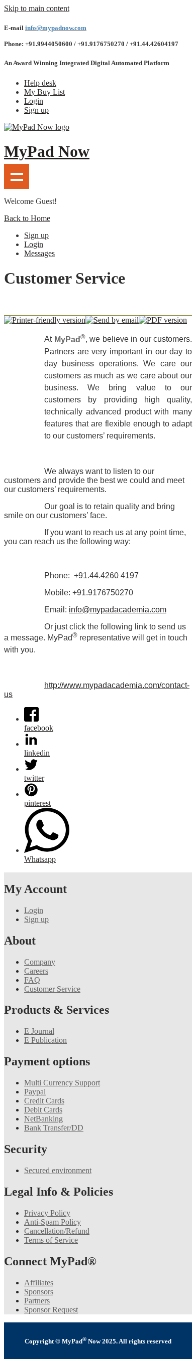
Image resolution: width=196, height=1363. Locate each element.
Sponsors (38, 1291)
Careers (36, 971)
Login (33, 101)
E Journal (39, 1031)
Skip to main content (36, 8)
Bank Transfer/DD (53, 1127)
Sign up (36, 110)
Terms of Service (51, 1240)
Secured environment (57, 1170)
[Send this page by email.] (112, 320)
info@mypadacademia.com (117, 609)
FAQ (32, 980)
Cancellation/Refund (56, 1231)
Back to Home (27, 218)
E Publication (45, 1040)
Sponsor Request (51, 1309)
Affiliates (38, 1282)
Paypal (35, 1091)
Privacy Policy (47, 1213)
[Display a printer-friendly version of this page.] (44, 320)
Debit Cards (43, 1109)
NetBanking (43, 1118)
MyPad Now (46, 151)
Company (39, 962)
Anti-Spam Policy (52, 1222)
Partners (37, 1300)
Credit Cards (44, 1100)
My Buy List (44, 92)
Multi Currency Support (62, 1082)
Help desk (40, 83)
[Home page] (36, 127)
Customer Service (52, 989)
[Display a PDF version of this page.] (163, 320)
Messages (39, 253)
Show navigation (16, 176)
